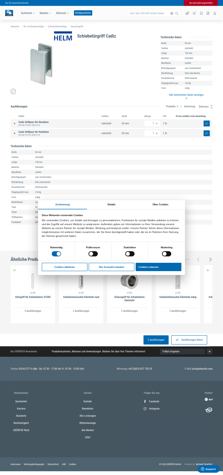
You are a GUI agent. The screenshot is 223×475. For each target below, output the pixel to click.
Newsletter (87, 408)
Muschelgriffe (77, 26)
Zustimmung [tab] (62, 204)
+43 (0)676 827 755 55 (140, 368)
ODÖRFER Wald (21, 430)
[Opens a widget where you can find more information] (208, 469)
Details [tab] (112, 204)
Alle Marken (87, 430)
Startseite (15, 26)
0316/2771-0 (26, 368)
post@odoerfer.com (202, 368)
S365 (87, 437)
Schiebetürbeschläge (57, 26)
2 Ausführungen (156, 339)
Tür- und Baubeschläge (33, 26)
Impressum (15, 464)
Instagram (154, 408)
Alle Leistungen (88, 415)
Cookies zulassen (148, 267)
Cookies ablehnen (64, 267)
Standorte (21, 415)
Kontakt (88, 401)
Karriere (21, 408)
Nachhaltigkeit (21, 423)
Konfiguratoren (83, 12)
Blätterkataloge (88, 423)
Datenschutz (53, 464)
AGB (64, 464)
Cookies (72, 464)
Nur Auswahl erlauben (111, 267)
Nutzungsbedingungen (34, 464)
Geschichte (21, 401)
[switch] (93, 253)
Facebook (154, 401)
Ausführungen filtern (192, 339)
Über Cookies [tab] (160, 204)
